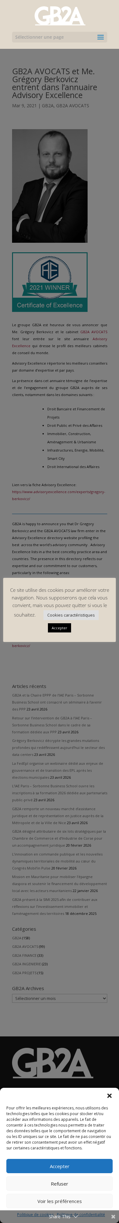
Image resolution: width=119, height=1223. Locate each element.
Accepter (59, 1166)
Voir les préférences (59, 1201)
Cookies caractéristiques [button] (71, 615)
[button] (109, 1096)
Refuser (59, 1183)
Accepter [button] (59, 627)
